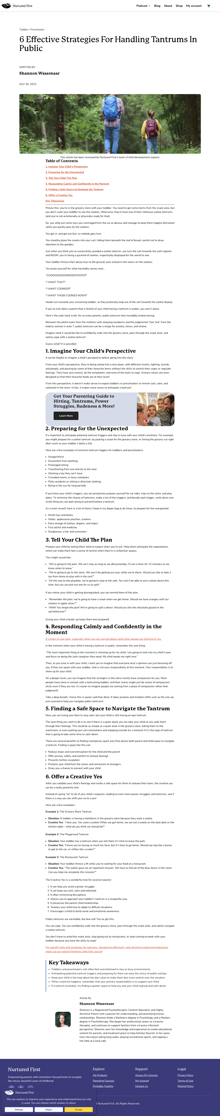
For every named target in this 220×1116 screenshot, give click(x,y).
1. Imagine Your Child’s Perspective (67, 166)
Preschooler (37, 29)
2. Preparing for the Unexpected (65, 172)
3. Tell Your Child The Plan (61, 178)
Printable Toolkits (103, 1086)
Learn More (66, 416)
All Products (100, 1075)
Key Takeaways (55, 201)
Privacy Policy (185, 1075)
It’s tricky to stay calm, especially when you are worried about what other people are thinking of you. (104, 639)
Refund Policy (186, 1086)
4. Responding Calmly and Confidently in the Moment (77, 184)
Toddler (23, 29)
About (168, 6)
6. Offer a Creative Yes (59, 195)
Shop (179, 6)
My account (194, 6)
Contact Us (141, 1086)
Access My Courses (146, 1075)
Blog (157, 6)
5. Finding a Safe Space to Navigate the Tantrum (74, 189)
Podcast (141, 6)
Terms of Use (185, 1081)
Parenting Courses (103, 1081)
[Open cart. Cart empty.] (208, 5)
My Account (142, 1081)
